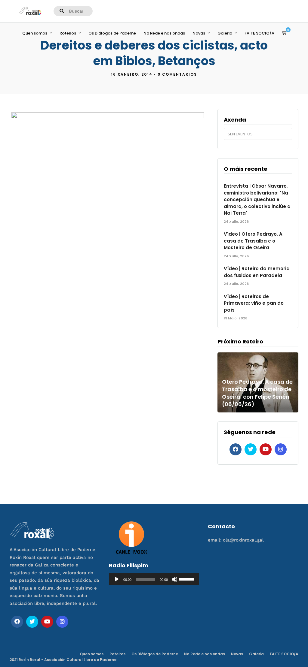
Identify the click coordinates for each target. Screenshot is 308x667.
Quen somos (34, 33)
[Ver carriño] (284, 33)
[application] (154, 579)
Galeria (224, 33)
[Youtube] (266, 449)
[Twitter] (251, 449)
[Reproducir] (117, 579)
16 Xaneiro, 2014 (131, 74)
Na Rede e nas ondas (164, 33)
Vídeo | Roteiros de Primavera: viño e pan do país (254, 303)
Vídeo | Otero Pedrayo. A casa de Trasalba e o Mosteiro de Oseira (253, 241)
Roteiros (68, 33)
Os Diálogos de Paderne (112, 33)
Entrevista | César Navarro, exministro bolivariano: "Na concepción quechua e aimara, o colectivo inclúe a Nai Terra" (257, 199)
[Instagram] (281, 449)
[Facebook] (235, 449)
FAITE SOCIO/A (259, 33)
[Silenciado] (174, 579)
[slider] (187, 578)
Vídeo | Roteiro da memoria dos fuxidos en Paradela (257, 272)
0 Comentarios (177, 74)
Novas (198, 33)
